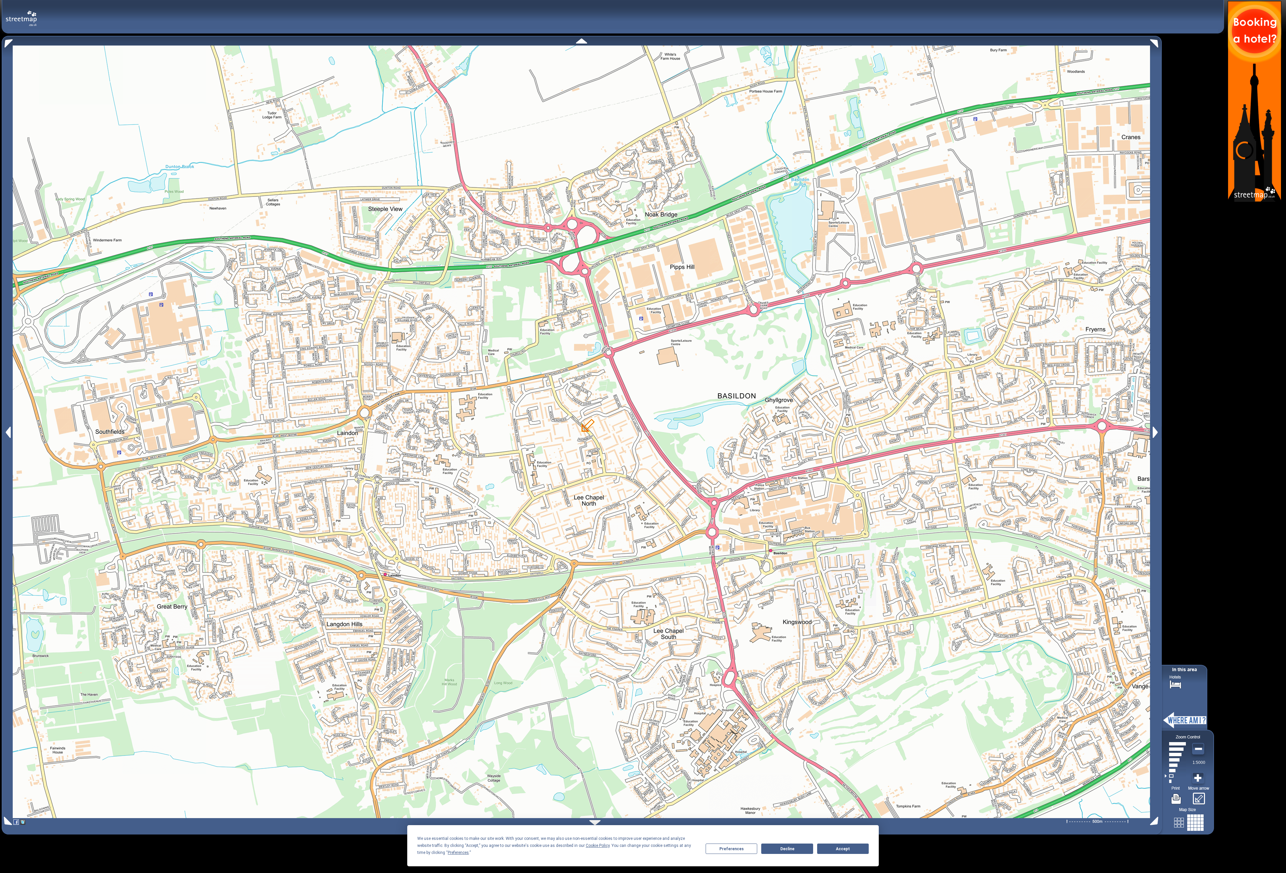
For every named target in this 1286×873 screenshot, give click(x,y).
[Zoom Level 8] (1175, 743)
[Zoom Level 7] (1175, 749)
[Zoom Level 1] (1175, 781)
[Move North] (581, 41)
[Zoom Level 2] (1175, 776)
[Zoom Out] (1199, 749)
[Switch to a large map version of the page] (1189, 821)
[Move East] (1156, 432)
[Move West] (7, 432)
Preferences (731, 849)
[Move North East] (1156, 42)
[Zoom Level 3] (1175, 770)
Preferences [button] (458, 852)
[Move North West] (7, 42)
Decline (787, 849)
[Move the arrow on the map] (1198, 796)
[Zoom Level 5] (1175, 760)
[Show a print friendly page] (1176, 796)
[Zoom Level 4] (1175, 765)
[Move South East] (1155, 821)
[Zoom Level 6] (1175, 754)
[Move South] (595, 822)
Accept (843, 849)
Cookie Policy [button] (598, 845)
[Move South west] (7, 821)
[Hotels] (1175, 684)
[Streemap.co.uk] (21, 14)
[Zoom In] (1199, 778)
